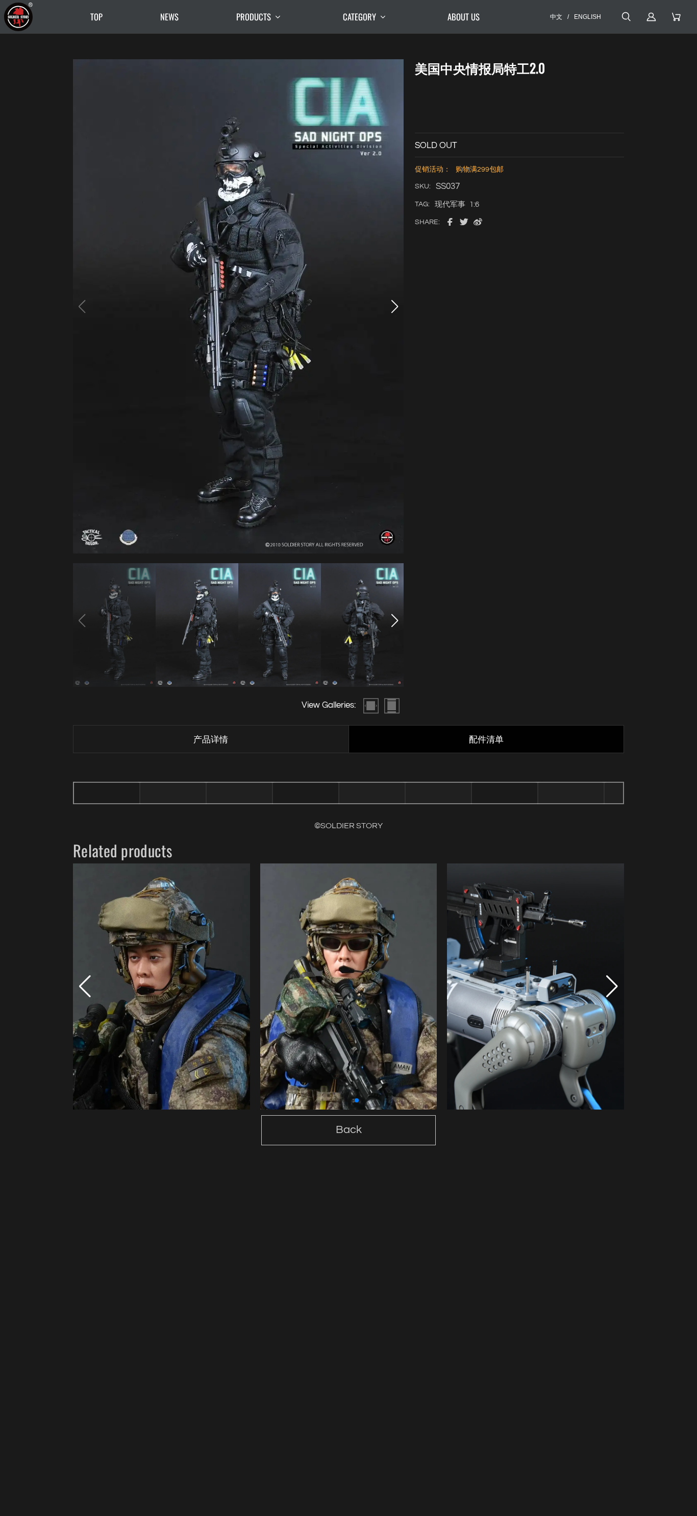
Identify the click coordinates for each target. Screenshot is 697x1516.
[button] (394, 306)
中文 (556, 16)
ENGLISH (587, 16)
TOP (96, 16)
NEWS (169, 16)
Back (349, 1130)
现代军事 (450, 204)
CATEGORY (359, 16)
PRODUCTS (253, 16)
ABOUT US (463, 16)
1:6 (474, 204)
